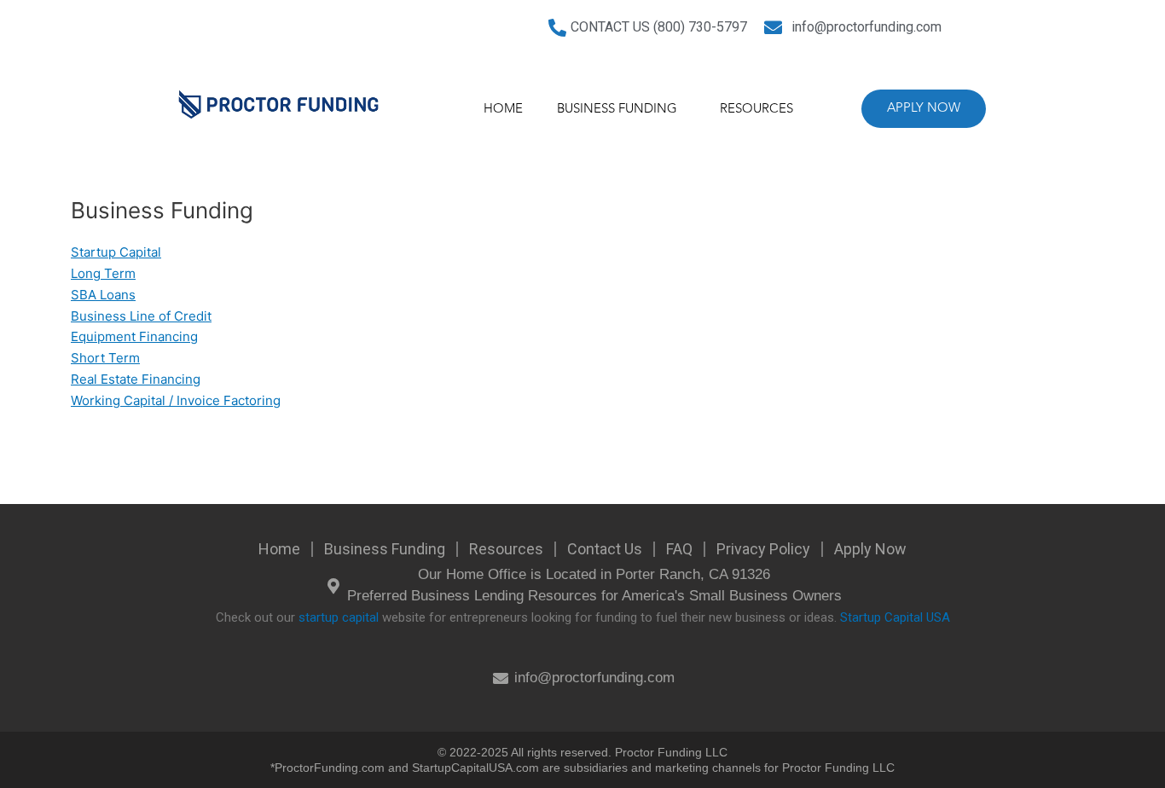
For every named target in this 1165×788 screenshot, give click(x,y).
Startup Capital (116, 252)
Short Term (105, 358)
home (503, 109)
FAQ (679, 549)
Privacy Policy (763, 549)
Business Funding (617, 109)
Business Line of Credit (141, 316)
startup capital (338, 617)
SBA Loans (103, 295)
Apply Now (870, 549)
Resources (756, 109)
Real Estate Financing (135, 379)
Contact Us (604, 549)
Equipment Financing (134, 336)
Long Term (103, 273)
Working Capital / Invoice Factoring (176, 400)
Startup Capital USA (895, 617)
